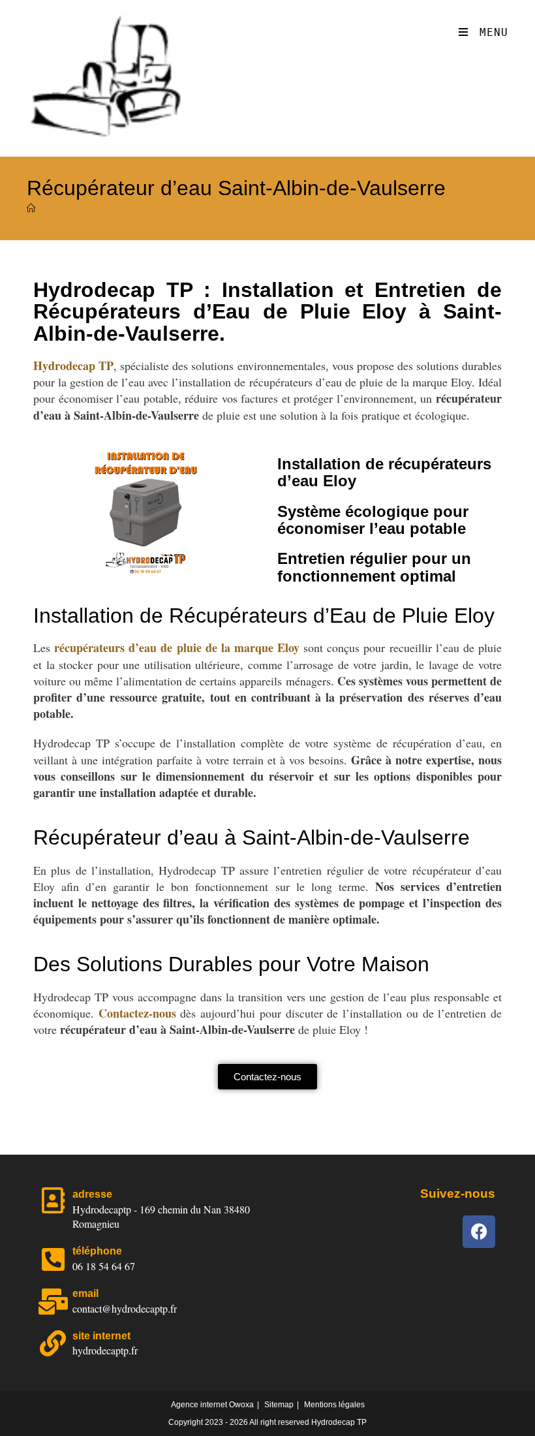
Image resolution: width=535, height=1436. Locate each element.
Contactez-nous (137, 1013)
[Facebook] (479, 1231)
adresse (92, 1194)
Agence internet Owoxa (212, 1404)
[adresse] (53, 1200)
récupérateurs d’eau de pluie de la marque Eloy (176, 647)
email (85, 1293)
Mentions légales (334, 1404)
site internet (101, 1335)
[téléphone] (53, 1259)
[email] (53, 1301)
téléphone (97, 1250)
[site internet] (53, 1343)
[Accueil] (31, 208)
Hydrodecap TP (73, 365)
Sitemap (279, 1404)
